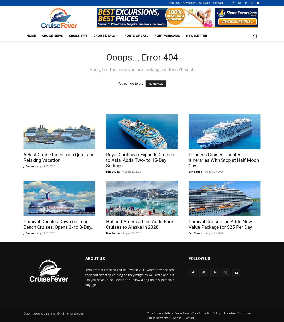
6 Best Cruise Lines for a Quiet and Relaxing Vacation (59, 157)
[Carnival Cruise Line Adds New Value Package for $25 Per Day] (224, 198)
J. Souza (29, 166)
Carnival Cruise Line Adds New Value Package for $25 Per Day (220, 224)
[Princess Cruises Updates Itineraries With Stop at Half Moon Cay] (224, 131)
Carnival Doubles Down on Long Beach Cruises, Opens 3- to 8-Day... (59, 224)
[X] (251, 3)
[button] (255, 35)
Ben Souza (113, 171)
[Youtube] (257, 3)
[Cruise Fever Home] (59, 18)
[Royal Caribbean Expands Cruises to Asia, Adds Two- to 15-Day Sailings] (142, 131)
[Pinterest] (245, 3)
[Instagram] (239, 3)
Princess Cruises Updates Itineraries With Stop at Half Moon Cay (224, 160)
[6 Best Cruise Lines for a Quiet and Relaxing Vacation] (59, 131)
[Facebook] (233, 3)
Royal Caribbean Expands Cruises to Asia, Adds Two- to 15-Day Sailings (140, 160)
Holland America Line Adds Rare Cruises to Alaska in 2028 (139, 224)
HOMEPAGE (156, 83)
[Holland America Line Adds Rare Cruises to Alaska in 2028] (142, 198)
